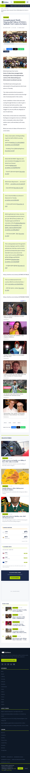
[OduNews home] (15, 652)
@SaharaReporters (20, 223)
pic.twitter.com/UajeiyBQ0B (12, 262)
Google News (3, 750)
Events (2, 689)
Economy (14, 636)
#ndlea (17, 161)
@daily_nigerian (9, 228)
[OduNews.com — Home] (5, 2)
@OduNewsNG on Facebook (18, 756)
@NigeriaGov (13, 165)
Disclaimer (3, 745)
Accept (20, 768)
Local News (6, 8)
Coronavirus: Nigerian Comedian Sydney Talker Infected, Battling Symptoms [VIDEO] (19, 626)
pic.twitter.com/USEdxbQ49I (12, 145)
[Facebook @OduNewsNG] (5, 664)
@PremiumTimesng (10, 225)
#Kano (10, 422)
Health (2, 702)
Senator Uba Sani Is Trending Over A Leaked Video (19, 610)
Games (2, 699)
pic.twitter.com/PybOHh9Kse (16, 284)
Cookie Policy (4, 743)
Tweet (16, 49)
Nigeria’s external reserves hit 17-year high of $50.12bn (12, 711)
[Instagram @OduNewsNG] (8, 664)
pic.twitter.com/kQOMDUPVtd (12, 168)
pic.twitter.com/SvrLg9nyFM (18, 184)
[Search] (11, 2)
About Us (3, 732)
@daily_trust (18, 225)
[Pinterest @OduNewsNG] (14, 664)
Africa (2, 671)
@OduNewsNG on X (10, 756)
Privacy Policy (4, 740)
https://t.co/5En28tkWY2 (18, 142)
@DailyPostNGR (17, 228)
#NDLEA (19, 422)
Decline (26, 768)
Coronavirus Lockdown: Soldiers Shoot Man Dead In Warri (19, 632)
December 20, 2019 (9, 151)
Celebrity (3, 676)
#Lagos (14, 422)
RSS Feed (3, 748)
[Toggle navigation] (27, 2)
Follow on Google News (20, 2)
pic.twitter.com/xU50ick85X (12, 200)
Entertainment (4, 686)
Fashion (2, 692)
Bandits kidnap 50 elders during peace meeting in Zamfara (13, 489)
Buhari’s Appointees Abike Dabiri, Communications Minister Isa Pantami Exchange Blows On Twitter (19, 618)
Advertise (3, 737)
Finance (2, 697)
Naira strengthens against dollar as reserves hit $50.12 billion (13, 723)
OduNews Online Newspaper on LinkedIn (18, 759)
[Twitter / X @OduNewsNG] (2, 664)
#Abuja (5, 422)
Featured (3, 694)
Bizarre (2, 674)
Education (3, 684)
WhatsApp (21, 49)
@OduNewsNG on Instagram (6, 759)
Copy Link (7, 51)
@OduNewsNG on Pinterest (5, 762)
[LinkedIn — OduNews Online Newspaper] (11, 664)
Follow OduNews (15, 577)
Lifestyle (2, 704)
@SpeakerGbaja (15, 259)
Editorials (3, 681)
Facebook (10, 49)
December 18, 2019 (18, 188)
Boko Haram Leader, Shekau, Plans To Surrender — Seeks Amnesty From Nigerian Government (19, 640)
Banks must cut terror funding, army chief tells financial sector (14, 517)
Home (2, 8)
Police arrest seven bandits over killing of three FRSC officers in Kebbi (14, 461)
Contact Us (3, 735)
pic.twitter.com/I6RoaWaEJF (12, 230)
